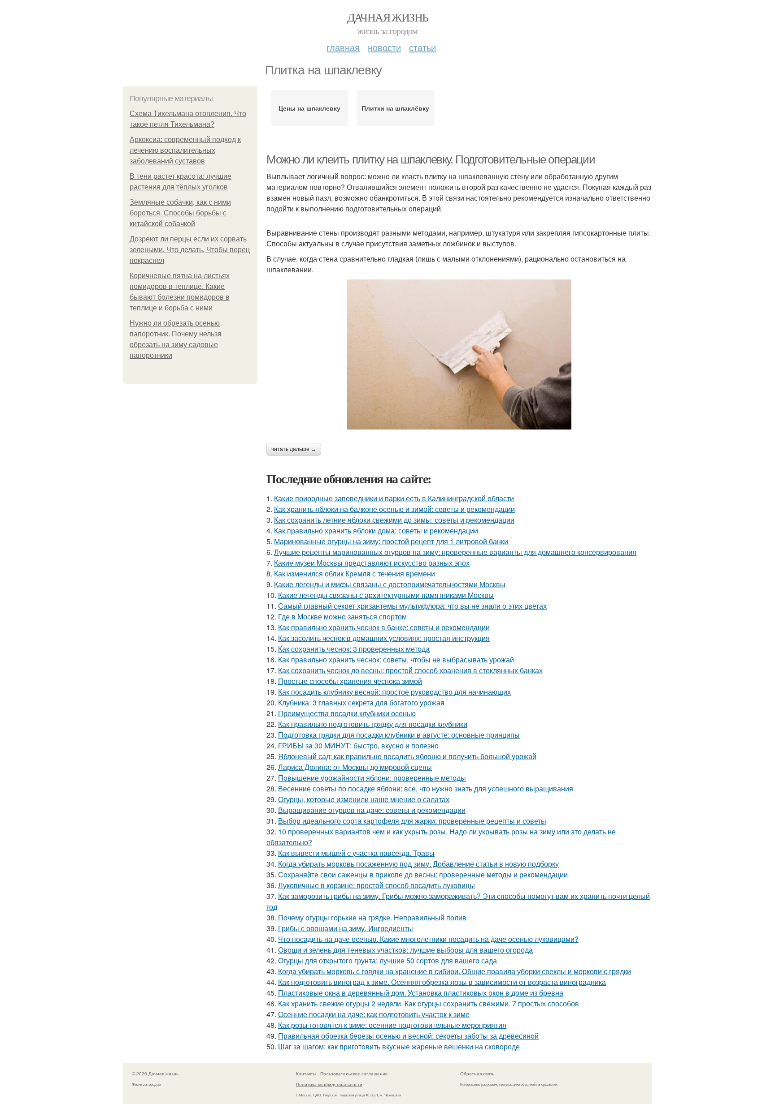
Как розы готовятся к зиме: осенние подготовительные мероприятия (392, 1025)
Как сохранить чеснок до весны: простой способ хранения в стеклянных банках (410, 670)
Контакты (306, 1073)
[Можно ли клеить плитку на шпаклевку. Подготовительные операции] (459, 354)
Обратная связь (477, 1073)
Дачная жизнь (387, 17)
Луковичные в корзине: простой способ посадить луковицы (376, 885)
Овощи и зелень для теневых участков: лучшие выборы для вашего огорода (405, 950)
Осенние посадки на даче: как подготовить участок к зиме (374, 1014)
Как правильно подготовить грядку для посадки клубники (372, 724)
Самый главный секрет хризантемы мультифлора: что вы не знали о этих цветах (412, 606)
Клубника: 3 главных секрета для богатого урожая (361, 702)
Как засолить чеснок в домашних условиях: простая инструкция (384, 638)
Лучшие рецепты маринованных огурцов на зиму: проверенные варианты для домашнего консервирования (455, 552)
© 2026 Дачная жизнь (155, 1073)
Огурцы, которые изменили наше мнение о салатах (363, 799)
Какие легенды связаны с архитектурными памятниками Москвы (386, 595)
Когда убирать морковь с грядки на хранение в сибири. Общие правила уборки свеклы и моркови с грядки (454, 971)
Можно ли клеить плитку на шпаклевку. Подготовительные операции (430, 159)
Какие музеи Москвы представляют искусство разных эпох (372, 563)
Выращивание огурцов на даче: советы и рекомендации (372, 810)
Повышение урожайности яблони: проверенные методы (372, 778)
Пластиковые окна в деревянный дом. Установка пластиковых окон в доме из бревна (420, 993)
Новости (384, 47)
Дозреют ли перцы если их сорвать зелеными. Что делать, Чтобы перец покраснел (190, 249)
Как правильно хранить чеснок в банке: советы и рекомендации (384, 627)
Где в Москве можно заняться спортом (342, 616)
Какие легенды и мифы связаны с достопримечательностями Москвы (389, 584)
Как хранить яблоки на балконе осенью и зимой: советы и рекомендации (394, 509)
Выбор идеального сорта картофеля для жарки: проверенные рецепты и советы (412, 821)
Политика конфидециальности (329, 1084)
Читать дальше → (293, 449)
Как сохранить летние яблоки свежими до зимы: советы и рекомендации (394, 520)
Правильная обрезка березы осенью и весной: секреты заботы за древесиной (408, 1036)
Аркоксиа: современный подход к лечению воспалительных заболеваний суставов (185, 150)
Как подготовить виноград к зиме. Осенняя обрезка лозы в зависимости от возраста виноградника (442, 982)
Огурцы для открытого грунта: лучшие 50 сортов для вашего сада (387, 960)
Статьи (422, 47)
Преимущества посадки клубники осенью (347, 713)
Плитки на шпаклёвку (395, 107)
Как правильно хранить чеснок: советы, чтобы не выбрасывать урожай (396, 659)
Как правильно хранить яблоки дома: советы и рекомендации (376, 530)
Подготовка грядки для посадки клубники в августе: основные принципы (399, 735)
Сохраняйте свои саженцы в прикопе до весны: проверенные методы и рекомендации (423, 874)
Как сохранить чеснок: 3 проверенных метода (354, 649)
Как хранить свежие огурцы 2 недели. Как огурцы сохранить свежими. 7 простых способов (428, 1003)
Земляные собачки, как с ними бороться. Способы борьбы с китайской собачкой (180, 213)
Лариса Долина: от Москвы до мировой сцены (355, 767)
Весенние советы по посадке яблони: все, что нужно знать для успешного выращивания (425, 788)
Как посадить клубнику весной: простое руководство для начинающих (394, 692)
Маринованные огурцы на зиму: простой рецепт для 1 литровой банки (391, 541)
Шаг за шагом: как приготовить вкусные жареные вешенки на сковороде (399, 1046)
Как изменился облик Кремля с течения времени (354, 573)
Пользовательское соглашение (354, 1073)
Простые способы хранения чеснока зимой (350, 681)
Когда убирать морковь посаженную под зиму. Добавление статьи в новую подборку (418, 864)
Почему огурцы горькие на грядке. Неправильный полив (372, 917)
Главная (343, 47)
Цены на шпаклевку (309, 107)
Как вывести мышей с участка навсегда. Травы (356, 853)
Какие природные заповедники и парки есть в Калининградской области (394, 498)
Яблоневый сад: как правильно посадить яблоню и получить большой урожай (407, 756)
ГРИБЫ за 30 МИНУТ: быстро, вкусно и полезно (358, 745)
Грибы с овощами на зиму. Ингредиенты (345, 928)
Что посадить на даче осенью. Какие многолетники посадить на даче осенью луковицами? (428, 939)
